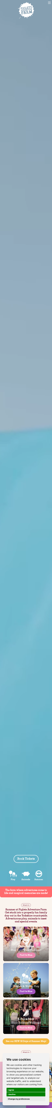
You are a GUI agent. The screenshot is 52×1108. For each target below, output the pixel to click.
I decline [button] (11, 1094)
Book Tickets (7, 2)
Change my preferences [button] (19, 1099)
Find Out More (26, 955)
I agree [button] (11, 1090)
